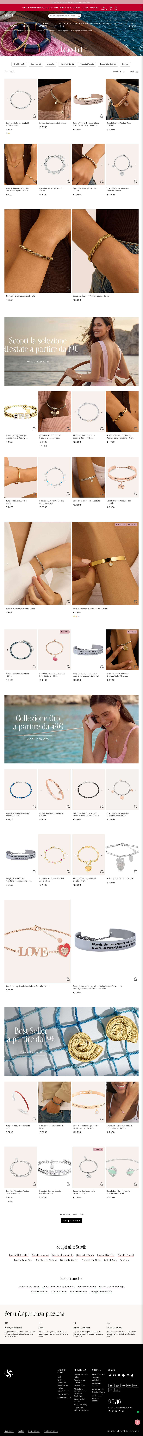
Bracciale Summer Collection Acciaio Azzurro (51, 502)
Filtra (132, 71)
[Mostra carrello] (137, 16)
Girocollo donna (59, 1292)
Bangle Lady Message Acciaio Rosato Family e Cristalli (86, 1127)
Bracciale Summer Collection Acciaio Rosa (51, 880)
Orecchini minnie (78, 1292)
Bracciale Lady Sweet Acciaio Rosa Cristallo (52, 675)
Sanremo (124, 1260)
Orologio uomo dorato (101, 1292)
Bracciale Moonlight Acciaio (51, 189)
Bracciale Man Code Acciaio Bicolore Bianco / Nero (86, 814)
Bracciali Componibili (62, 1255)
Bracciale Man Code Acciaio (17, 675)
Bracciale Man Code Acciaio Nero (51, 1127)
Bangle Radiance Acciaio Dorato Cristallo (90, 608)
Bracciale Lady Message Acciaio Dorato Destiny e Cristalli (16, 437)
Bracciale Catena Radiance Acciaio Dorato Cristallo (120, 437)
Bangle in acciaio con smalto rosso (18, 1127)
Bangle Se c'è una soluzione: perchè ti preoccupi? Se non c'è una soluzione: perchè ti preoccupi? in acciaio (86, 675)
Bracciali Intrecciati (18, 1255)
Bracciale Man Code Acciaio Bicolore (17, 814)
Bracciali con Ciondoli (46, 1260)
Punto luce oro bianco (29, 1286)
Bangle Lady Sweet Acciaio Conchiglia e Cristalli (118, 1192)
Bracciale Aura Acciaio (120, 879)
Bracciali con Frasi (23, 1260)
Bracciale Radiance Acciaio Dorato (20, 296)
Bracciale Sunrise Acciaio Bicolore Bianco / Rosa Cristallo (50, 437)
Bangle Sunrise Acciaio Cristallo (52, 123)
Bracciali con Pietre (91, 1260)
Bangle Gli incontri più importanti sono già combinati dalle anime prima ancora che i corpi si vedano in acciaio (19, 880)
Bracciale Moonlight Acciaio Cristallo (17, 1192)
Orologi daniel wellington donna (58, 1286)
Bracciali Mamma (40, 1255)
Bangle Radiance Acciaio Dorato (16, 502)
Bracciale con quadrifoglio (112, 1286)
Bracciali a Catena (69, 1260)
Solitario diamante (87, 1286)
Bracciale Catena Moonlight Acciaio (17, 124)
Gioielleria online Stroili (14, 30)
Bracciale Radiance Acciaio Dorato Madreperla (17, 189)
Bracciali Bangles (105, 1255)
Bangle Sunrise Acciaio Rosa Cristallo (119, 124)
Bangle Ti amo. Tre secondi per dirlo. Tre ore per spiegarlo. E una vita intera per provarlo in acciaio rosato (86, 124)
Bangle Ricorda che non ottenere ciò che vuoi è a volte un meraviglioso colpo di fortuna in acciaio (97, 987)
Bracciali (30, 30)
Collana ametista (39, 1292)
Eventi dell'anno (98, 1392)
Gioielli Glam (110, 1260)
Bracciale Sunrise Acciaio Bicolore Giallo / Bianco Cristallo (117, 675)
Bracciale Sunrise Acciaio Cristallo (117, 189)
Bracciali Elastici (126, 1255)
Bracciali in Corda (85, 1255)
